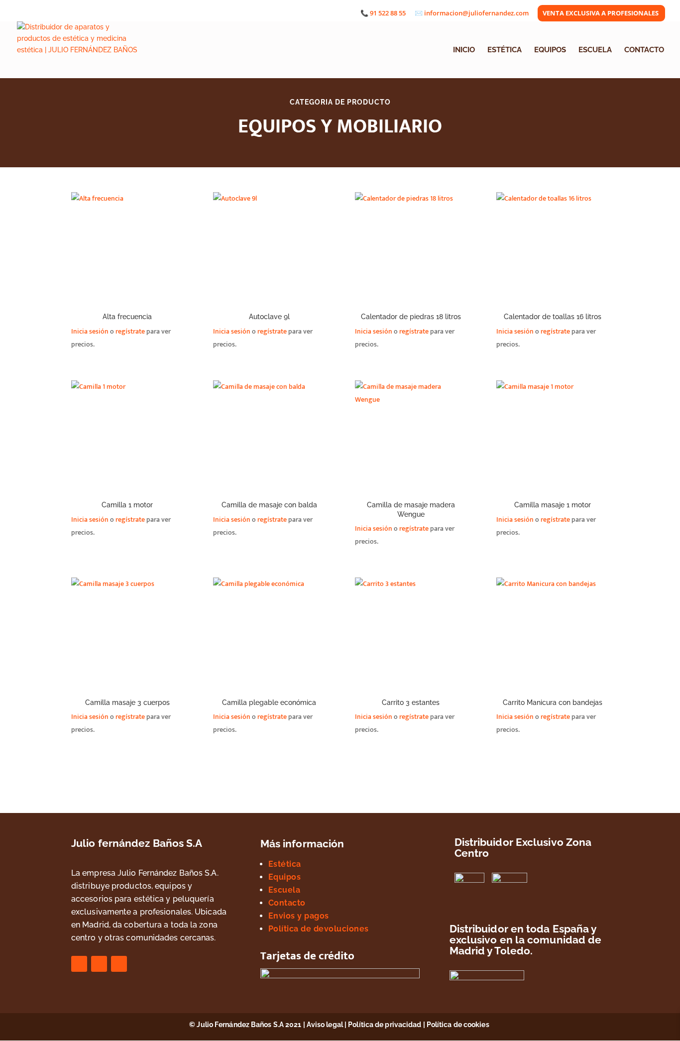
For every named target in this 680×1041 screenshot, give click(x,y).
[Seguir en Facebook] (79, 964)
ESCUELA (595, 50)
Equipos (284, 877)
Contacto (287, 903)
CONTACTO (644, 50)
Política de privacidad (384, 1025)
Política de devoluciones (318, 928)
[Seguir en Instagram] (99, 964)
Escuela (284, 890)
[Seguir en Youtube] (119, 964)
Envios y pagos (298, 916)
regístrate (130, 331)
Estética (284, 864)
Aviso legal (325, 1025)
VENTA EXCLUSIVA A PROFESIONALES (601, 13)
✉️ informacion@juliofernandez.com (472, 13)
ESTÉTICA (504, 50)
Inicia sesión (90, 331)
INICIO (464, 50)
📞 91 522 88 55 (383, 13)
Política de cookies (459, 1025)
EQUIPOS (550, 50)
